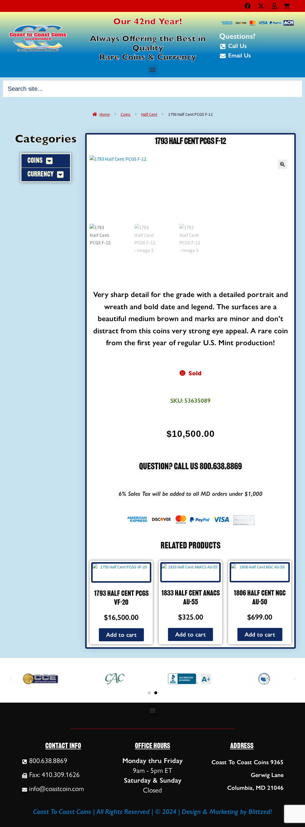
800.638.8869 (221, 467)
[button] (153, 69)
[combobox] (152, 88)
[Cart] (286, 4)
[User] (274, 6)
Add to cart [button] (121, 634)
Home (104, 114)
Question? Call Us (169, 467)
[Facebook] (247, 6)
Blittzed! (260, 811)
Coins (125, 114)
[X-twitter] (261, 6)
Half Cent (149, 114)
